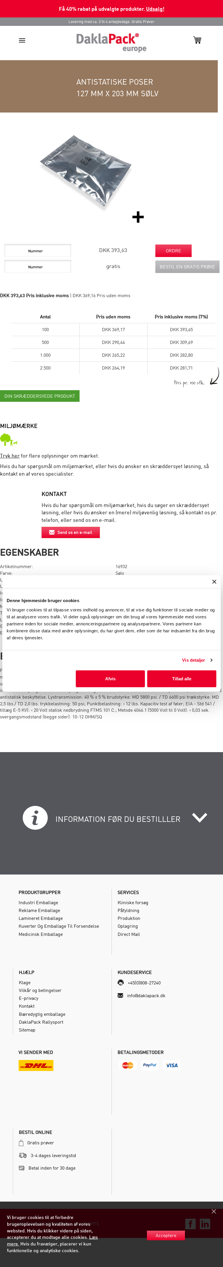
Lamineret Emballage (41, 918)
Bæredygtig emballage (42, 1014)
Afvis (110, 678)
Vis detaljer (193, 660)
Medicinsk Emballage (41, 934)
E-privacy (28, 998)
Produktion (129, 918)
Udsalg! (155, 8)
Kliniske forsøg (133, 902)
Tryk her (10, 455)
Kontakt (27, 1006)
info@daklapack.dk (146, 995)
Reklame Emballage (39, 910)
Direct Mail (129, 934)
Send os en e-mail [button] (74, 532)
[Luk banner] (214, 582)
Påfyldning (128, 910)
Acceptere (166, 1235)
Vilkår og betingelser (40, 990)
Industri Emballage (38, 902)
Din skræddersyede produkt (39, 396)
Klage (24, 982)
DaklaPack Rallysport (41, 1022)
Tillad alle (181, 678)
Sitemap (27, 1030)
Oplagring (128, 926)
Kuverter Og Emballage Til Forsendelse (59, 926)
